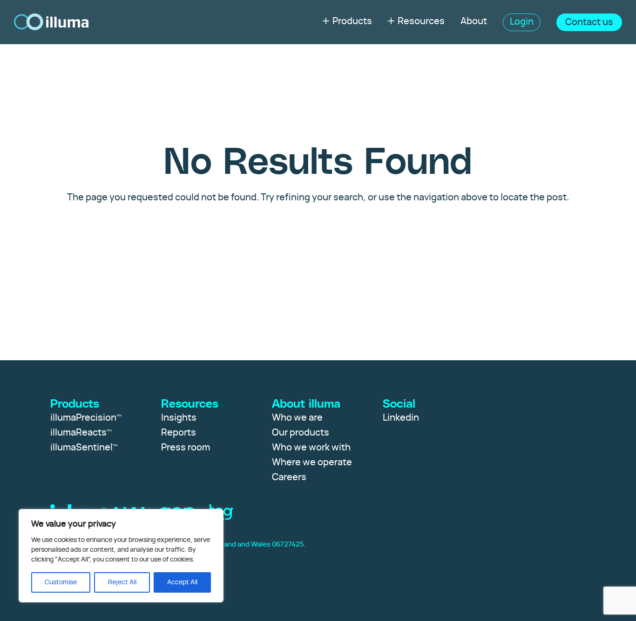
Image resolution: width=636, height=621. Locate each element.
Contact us (589, 22)
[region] (121, 555)
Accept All (182, 582)
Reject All (122, 582)
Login (522, 21)
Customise (61, 582)
